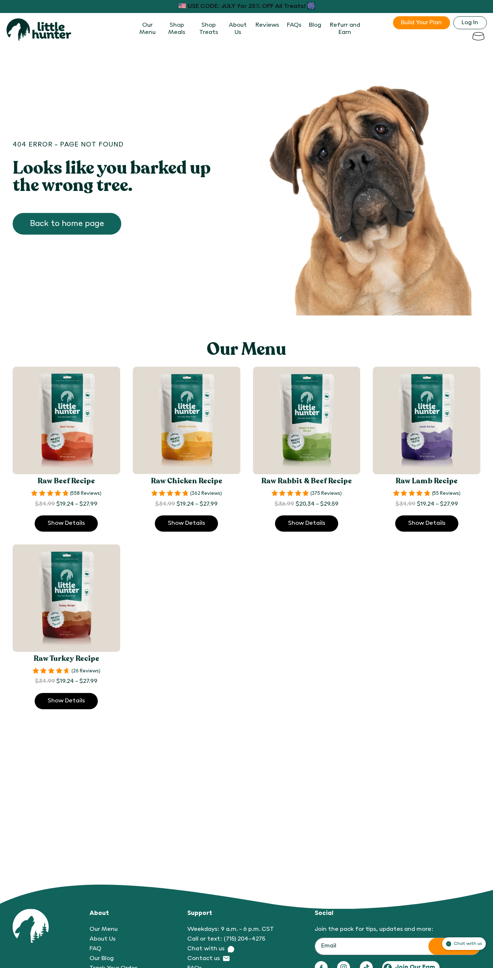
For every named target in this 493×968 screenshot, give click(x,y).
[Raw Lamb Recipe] (426, 420)
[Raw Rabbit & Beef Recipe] (307, 420)
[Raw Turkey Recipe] (66, 598)
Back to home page (67, 223)
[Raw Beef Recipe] (66, 420)
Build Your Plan (421, 22)
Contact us (203, 958)
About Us (102, 939)
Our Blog (102, 958)
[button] (478, 36)
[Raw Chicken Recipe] (186, 420)
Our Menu (104, 929)
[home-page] (38, 29)
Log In (470, 22)
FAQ (95, 949)
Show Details (66, 523)
